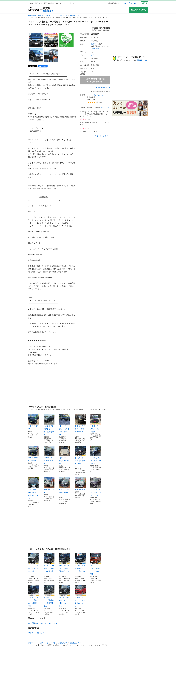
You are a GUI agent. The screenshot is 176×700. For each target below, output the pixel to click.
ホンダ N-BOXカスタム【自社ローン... (64, 601)
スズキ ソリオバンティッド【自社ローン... (80, 601)
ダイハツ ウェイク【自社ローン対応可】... (95, 570)
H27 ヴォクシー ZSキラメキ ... (49, 460)
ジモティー (32, 15)
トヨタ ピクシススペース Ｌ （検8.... (95, 429)
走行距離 (31, 623)
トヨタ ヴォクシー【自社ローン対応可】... (33, 601)
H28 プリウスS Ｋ (49, 491)
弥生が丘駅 (96, 48)
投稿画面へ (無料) (138, 10)
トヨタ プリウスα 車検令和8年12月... (80, 430)
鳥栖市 (93, 44)
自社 (38, 623)
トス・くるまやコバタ (95, 95)
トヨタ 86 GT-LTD (33, 427)
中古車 (40, 15)
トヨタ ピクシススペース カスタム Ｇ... (95, 492)
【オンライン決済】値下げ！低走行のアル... (49, 430)
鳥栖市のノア (74, 15)
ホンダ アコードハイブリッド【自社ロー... (80, 570)
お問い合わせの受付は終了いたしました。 (95, 80)
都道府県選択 (48, 11)
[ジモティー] (35, 9)
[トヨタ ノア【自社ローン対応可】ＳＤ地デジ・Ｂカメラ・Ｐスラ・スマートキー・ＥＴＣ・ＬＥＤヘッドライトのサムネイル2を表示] (51, 40)
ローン (43, 623)
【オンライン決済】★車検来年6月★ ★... (64, 430)
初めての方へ (128, 3)
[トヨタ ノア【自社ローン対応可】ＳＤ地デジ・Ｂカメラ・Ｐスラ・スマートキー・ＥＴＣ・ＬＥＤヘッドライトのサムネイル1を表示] (35, 40)
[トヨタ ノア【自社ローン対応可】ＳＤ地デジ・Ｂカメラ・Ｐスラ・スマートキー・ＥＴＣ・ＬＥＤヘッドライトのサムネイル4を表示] (35, 55)
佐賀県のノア (62, 15)
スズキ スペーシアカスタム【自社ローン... (33, 570)
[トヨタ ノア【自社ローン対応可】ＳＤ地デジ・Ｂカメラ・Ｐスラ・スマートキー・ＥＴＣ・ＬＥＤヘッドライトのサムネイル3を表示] (66, 40)
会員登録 (144, 3)
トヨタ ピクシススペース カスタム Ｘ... (95, 460)
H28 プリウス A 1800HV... (33, 459)
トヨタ (47, 15)
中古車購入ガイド (104, 87)
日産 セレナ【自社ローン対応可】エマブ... (64, 570)
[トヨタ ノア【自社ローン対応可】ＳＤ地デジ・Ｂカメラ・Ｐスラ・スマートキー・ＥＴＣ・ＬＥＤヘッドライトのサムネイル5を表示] (51, 55)
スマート (57, 623)
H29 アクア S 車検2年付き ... (64, 492)
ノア (54, 15)
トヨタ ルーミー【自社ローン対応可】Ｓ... (80, 462)
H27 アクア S (80, 490)
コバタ (50, 623)
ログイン (136, 3)
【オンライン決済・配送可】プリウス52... (33, 494)
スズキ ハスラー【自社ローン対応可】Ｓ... (49, 601)
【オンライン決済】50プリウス (64, 460)
